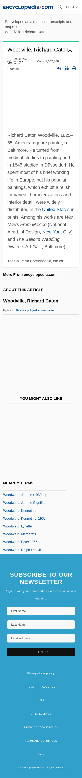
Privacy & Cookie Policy (41, 727)
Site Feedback (41, 714)
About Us (48, 687)
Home (30, 687)
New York (52, 231)
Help (41, 700)
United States (56, 209)
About (35, 310)
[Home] (28, 6)
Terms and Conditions (41, 741)
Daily (41, 754)
